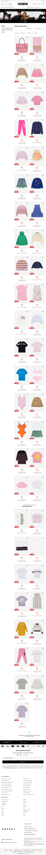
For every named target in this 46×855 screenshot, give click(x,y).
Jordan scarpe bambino (27, 782)
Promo (22, 32)
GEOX (24, 804)
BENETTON (25, 801)
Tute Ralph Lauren (26, 789)
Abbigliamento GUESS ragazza (7, 782)
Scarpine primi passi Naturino (6, 785)
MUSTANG (25, 811)
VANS (24, 815)
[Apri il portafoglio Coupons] (33, 4)
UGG (2, 810)
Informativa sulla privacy (7, 766)
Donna (2, 3)
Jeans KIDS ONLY (26, 787)
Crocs (24, 808)
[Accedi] (36, 4)
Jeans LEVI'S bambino (5, 794)
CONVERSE (3, 804)
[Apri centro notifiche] (39, 4)
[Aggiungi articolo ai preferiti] (27, 37)
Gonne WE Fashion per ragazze (7, 789)
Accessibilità (20, 851)
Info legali (14, 851)
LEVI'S (2, 815)
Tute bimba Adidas (26, 792)
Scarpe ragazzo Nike (5, 780)
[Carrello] (44, 4)
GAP (24, 813)
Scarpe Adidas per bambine (6, 778)
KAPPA (2, 813)
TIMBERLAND (3, 803)
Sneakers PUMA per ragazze (6, 791)
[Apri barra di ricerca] (27, 7)
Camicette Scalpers (26, 785)
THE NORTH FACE (4, 801)
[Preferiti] (41, 4)
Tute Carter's (25, 778)
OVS (2, 806)
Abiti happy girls (4, 792)
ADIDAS (24, 799)
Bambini (10, 3)
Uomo (6, 3)
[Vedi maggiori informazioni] (22, 61)
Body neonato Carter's (5, 787)
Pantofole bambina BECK (27, 780)
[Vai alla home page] (8, 824)
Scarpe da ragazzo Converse (28, 794)
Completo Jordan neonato (28, 791)
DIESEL (2, 808)
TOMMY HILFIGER (26, 810)
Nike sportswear (4, 799)
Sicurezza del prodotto (29, 851)
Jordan (2, 811)
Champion (25, 806)
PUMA (24, 803)
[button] (30, 28)
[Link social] (2, 829)
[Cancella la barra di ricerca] (43, 7)
